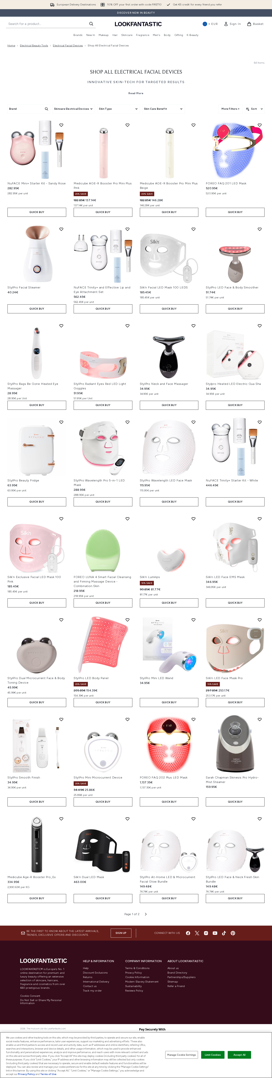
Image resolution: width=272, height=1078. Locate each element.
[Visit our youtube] (214, 933)
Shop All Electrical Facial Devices (136, 72)
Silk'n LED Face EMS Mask (225, 577)
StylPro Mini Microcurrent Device (98, 777)
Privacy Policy (133, 972)
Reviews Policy (134, 990)
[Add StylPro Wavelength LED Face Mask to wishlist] (193, 422)
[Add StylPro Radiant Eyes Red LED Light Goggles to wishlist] (127, 325)
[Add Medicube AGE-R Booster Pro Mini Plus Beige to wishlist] (193, 125)
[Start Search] (91, 24)
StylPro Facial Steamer (24, 287)
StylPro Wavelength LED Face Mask (166, 480)
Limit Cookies (213, 1054)
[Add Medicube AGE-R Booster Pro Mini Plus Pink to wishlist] (127, 125)
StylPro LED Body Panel (91, 678)
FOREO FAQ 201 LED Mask (226, 183)
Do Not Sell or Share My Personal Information (41, 1002)
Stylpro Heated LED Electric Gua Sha (233, 384)
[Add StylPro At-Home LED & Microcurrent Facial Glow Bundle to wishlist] (193, 818)
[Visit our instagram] (206, 933)
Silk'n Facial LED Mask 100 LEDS (164, 287)
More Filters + (230, 108)
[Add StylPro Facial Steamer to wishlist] (61, 229)
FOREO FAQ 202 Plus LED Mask (164, 777)
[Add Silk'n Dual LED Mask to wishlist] (127, 818)
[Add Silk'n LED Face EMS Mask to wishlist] (259, 518)
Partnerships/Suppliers (181, 977)
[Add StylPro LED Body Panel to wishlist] (127, 619)
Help (86, 968)
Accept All (239, 1054)
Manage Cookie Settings (181, 1054)
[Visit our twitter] (197, 933)
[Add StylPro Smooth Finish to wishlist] (61, 719)
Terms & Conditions (137, 968)
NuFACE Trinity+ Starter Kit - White (232, 480)
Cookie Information (137, 977)
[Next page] (146, 914)
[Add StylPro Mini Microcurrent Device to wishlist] (127, 719)
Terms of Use (48, 1074)
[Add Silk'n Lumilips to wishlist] (193, 518)
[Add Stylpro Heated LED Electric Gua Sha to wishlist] (259, 325)
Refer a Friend (176, 986)
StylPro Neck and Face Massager (164, 384)
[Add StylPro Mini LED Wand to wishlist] (193, 619)
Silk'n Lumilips (150, 577)
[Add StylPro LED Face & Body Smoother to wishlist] (259, 229)
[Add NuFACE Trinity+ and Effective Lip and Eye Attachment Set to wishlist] (127, 229)
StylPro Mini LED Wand (156, 678)
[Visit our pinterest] (232, 933)
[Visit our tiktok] (223, 933)
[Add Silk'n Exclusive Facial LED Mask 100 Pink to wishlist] (61, 518)
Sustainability (133, 986)
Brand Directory (177, 972)
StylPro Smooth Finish (23, 777)
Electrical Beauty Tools (34, 45)
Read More (135, 93)
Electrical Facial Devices (68, 45)
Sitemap (172, 981)
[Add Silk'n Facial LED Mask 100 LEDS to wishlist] (193, 229)
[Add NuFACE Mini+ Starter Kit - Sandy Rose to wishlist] (61, 125)
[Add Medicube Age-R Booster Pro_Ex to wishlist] (61, 818)
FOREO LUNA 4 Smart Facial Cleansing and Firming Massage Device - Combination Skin (102, 581)
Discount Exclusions (95, 972)
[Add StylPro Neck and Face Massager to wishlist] (193, 325)
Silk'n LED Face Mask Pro (224, 678)
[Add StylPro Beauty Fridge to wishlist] (61, 422)
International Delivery (96, 981)
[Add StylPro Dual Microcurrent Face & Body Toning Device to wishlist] (61, 619)
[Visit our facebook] (188, 933)
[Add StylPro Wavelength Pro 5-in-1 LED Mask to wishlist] (127, 422)
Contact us (90, 986)
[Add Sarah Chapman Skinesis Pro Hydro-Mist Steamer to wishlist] (259, 719)
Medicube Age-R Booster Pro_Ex (31, 877)
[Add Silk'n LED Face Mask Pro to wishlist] (259, 619)
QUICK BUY (36, 212)
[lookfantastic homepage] (138, 24)
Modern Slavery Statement (142, 981)
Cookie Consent (30, 996)
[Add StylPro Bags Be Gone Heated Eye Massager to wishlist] (61, 325)
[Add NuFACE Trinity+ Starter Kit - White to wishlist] (259, 422)
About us (173, 968)
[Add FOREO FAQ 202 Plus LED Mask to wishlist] (193, 719)
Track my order (92, 990)
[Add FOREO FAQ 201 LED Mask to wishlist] (259, 125)
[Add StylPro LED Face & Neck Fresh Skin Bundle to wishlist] (259, 818)
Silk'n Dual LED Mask (89, 877)
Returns (87, 977)
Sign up (121, 933)
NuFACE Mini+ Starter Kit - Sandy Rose (36, 183)
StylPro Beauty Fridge (23, 480)
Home (11, 45)
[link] (232, 24)
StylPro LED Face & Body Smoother (232, 287)
